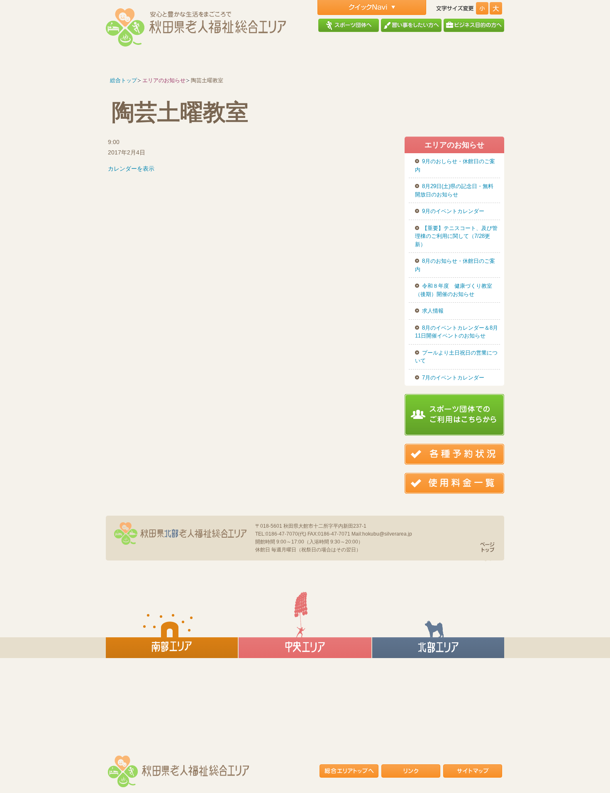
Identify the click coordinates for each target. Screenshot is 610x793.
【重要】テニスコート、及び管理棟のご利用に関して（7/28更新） (456, 236)
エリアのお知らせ (163, 80)
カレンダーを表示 (131, 168)
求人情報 (433, 311)
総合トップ (123, 80)
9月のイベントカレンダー (453, 211)
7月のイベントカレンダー (453, 377)
